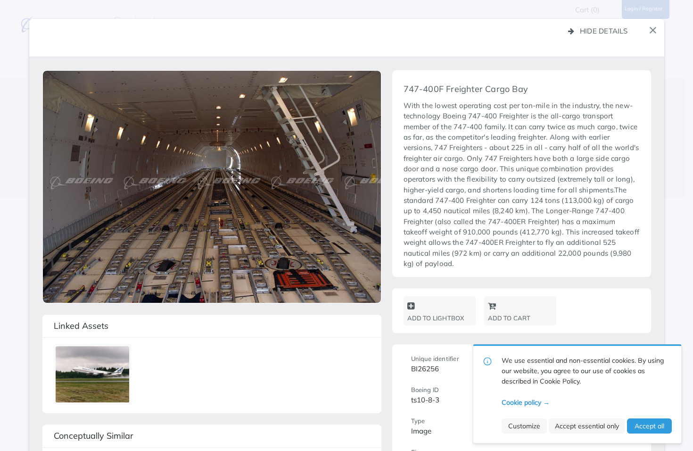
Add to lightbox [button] (435, 318)
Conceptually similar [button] (93, 435)
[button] (653, 30)
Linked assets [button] (81, 325)
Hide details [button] (604, 30)
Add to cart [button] (509, 318)
